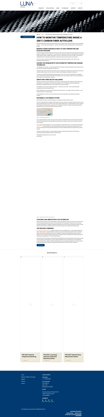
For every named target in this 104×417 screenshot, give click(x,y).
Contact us (45, 398)
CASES (57, 8)
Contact (23, 381)
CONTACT (80, 8)
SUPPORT (73, 8)
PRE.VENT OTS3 (40, 126)
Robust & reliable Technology (28, 377)
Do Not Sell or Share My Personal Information (73, 415)
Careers (23, 383)
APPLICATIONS (50, 8)
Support (23, 379)
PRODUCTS (41, 8)
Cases (42, 34)
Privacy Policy (69, 413)
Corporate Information (75, 411)
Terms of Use (78, 413)
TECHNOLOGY (65, 8)
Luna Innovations (46, 374)
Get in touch (40, 245)
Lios (37, 34)
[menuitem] (41, 8)
